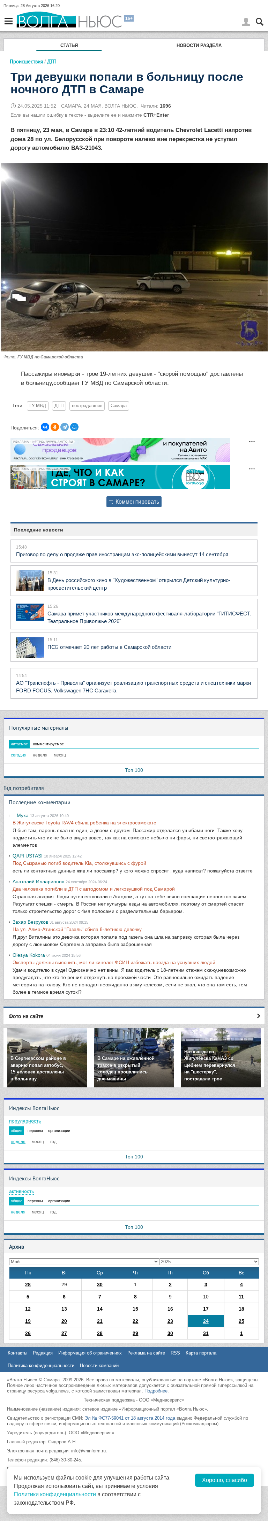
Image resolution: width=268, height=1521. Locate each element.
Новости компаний (99, 1365)
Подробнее (156, 1391)
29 (135, 1333)
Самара (119, 405)
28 (28, 1284)
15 (135, 1308)
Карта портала (201, 1353)
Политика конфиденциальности (41, 1365)
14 (100, 1308)
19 (28, 1321)
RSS (175, 1353)
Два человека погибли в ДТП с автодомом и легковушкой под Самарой (94, 889)
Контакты (17, 1353)
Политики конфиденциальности (55, 1494)
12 (28, 1308)
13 (64, 1308)
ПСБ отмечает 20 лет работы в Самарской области (109, 647)
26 (28, 1333)
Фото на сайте (26, 1016)
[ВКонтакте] (45, 427)
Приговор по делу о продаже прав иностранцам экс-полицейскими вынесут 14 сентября (122, 554)
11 (241, 1296)
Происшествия (26, 61)
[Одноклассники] (55, 427)
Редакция (43, 1353)
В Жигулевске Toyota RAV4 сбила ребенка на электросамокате (84, 822)
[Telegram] (64, 427)
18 (241, 1308)
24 (206, 1321)
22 (135, 1321)
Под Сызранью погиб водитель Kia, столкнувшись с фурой (79, 863)
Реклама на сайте (146, 1353)
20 (64, 1321)
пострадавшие (87, 405)
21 (100, 1321)
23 (170, 1321)
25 (241, 1321)
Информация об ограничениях (90, 1353)
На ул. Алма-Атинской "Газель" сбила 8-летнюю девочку (77, 929)
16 (170, 1308)
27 (64, 1333)
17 (206, 1308)
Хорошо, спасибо (224, 1480)
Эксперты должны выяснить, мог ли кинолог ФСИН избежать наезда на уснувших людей (114, 962)
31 (206, 1333)
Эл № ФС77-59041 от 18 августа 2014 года (130, 1418)
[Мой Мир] (74, 427)
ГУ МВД (37, 405)
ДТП (59, 405)
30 (100, 1284)
